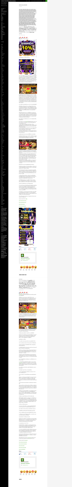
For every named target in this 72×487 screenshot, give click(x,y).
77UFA (31, 9)
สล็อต (32, 22)
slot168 (31, 18)
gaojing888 (34, 11)
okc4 (33, 13)
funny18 (32, 11)
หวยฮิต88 (25, 24)
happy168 (20, 12)
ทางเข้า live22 (22, 21)
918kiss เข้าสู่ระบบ (3, 53)
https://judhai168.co (3, 26)
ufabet (1, 149)
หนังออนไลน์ (22, 24)
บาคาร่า (30, 21)
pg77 (1, 99)
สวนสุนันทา (20, 24)
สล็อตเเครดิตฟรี (33, 23)
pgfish (1, 100)
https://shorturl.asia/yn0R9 (22, 447)
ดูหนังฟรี (2, 18)
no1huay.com (30, 13)
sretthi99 (2, 138)
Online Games (2, 94)
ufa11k (33, 19)
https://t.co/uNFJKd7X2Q (36, 215)
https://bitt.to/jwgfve (21, 445)
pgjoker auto (23, 14)
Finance (24, 11)
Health (22, 12)
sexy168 (27, 17)
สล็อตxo (20, 23)
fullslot (26, 11)
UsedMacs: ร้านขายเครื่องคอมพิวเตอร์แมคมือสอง (8, 0)
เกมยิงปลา (32, 24)
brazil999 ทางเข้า (3, 65)
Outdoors (2, 95)
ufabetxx (2, 150)
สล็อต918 (4, 253)
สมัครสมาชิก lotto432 (25, 22)
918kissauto (2, 54)
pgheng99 (20, 14)
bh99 (28, 10)
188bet (25, 9)
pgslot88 (2, 36)
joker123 (2, 10)
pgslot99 (22, 15)
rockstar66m (32, 16)
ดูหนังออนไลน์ (34, 20)
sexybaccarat (2, 13)
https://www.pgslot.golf (3, 14)
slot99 (1, 24)
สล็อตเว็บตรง (30, 23)
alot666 (22, 10)
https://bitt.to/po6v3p (22, 204)
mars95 (25, 13)
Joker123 (33, 12)
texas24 (29, 19)
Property (30, 15)
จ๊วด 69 (26, 20)
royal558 (2, 122)
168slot (21, 9)
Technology (23, 19)
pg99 (1, 15)
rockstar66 (26, 440)
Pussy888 (20, 16)
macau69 (20, 13)
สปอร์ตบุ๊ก (22, 22)
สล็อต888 (2, 253)
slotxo (1, 30)
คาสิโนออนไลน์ (24, 20)
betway (26, 10)
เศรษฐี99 (2, 201)
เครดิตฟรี (2, 196)
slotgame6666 (34, 18)
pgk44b (30, 14)
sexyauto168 (32, 17)
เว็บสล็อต (20, 479)
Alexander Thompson (25, 258)
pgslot (24, 77)
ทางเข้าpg (28, 21)
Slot (26, 18)
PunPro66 (33, 15)
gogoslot (2, 39)
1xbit (29, 9)
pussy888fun (23, 16)
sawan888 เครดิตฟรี (21, 17)
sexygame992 (24, 18)
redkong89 (29, 16)
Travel (31, 19)
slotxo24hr (2, 137)
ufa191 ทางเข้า (2, 146)
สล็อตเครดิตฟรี (27, 23)
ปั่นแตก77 (2, 167)
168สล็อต (23, 9)
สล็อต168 (34, 22)
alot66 (20, 10)
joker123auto (2, 82)
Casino (1, 67)
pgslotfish (25, 15)
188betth (27, 9)
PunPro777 (4, 243)
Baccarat (24, 10)
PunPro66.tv (2, 113)
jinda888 (30, 12)
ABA (1, 56)
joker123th (2, 83)
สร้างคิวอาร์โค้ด (29, 22)
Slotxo (1, 136)
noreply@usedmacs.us (25, 260)
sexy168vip (29, 17)
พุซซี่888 (2, 168)
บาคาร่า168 (32, 21)
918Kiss (34, 9)
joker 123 (2, 22)
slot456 (2, 20)
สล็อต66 (5, 251)
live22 (1, 85)
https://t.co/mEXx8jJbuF (22, 449)
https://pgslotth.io (3, 34)
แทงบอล (20, 25)
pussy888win (26, 16)
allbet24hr (2, 58)
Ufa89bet (2, 148)
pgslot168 (34, 14)
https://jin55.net (2, 23)
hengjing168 (24, 12)
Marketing (22, 13)
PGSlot (32, 14)
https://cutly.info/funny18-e (22, 202)
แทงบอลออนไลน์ (22, 25)
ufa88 (1, 147)
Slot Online (28, 18)
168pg (19, 9)
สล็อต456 (2, 178)
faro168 (22, 11)
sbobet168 (24, 17)
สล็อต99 (2, 28)
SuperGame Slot (2, 140)
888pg (32, 9)
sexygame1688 (20, 18)
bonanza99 (32, 10)
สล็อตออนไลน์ (24, 23)
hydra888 (28, 12)
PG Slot (5, 240)
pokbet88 (28, 15)
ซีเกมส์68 (30, 20)
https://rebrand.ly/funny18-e (22, 200)
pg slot (1, 38)
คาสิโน (22, 20)
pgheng (2, 101)
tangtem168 (20, 19)
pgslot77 (20, 15)
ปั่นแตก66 (35, 21)
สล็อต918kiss (2, 182)
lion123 (2, 84)
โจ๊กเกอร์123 (25, 25)
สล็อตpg (2, 184)
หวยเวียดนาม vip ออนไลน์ (28, 24)
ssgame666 (2, 139)
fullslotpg (29, 11)
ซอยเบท (28, 20)
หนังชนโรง (2, 17)
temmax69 (26, 19)
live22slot (2, 86)
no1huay (27, 13)
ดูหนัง (32, 20)
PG (3, 240)
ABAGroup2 (2, 57)
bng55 (29, 10)
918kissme (2, 55)
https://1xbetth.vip (3, 32)
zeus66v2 (20, 20)
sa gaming (2, 9)
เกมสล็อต (34, 24)
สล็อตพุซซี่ (22, 23)
